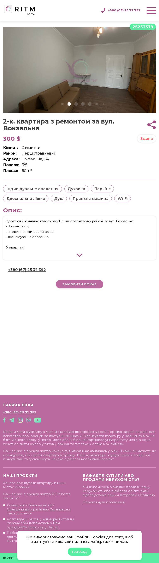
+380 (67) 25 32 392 (124, 10)
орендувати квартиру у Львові (32, 527)
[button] (62, 104)
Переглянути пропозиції (104, 502)
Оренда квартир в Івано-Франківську (39, 509)
